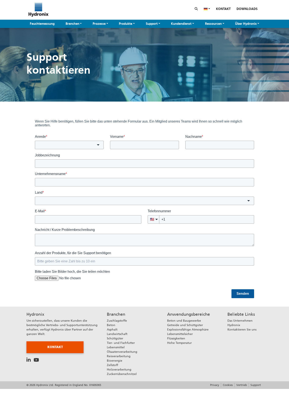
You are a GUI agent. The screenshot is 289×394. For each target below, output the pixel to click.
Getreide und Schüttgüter (185, 325)
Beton (111, 325)
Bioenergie (114, 360)
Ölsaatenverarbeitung (122, 351)
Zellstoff (112, 365)
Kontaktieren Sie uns (241, 329)
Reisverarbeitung (119, 356)
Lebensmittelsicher (180, 334)
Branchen (72, 24)
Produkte (125, 24)
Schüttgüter (115, 338)
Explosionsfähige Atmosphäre (188, 329)
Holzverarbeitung (119, 369)
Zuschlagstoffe (117, 320)
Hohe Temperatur (179, 342)
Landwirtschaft (117, 334)
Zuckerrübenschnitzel (122, 374)
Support (152, 24)
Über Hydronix (246, 24)
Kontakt (223, 9)
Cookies (228, 385)
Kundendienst (181, 24)
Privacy (214, 385)
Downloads (247, 9)
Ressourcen (213, 24)
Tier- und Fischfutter (121, 342)
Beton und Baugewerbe (184, 320)
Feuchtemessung (42, 24)
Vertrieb (241, 385)
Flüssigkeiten (176, 338)
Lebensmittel (116, 347)
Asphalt (112, 329)
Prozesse (99, 24)
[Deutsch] (207, 9)
